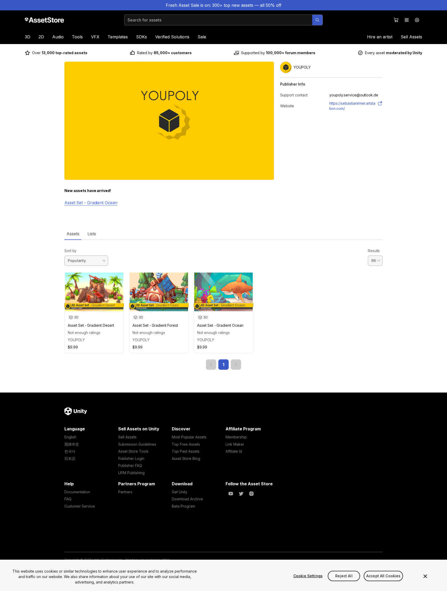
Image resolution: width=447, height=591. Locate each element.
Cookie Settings (308, 576)
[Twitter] (241, 493)
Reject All (343, 576)
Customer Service (79, 506)
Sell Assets (411, 36)
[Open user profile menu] (417, 20)
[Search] (317, 20)
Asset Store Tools (133, 451)
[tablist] (223, 233)
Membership (236, 437)
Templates (118, 36)
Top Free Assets (186, 444)
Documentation (77, 492)
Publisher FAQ (130, 465)
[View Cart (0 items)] (396, 20)
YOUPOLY (76, 340)
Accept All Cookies (383, 576)
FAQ (67, 499)
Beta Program (183, 506)
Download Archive (187, 499)
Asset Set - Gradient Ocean (90, 202)
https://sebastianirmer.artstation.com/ (352, 106)
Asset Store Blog (186, 458)
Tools (77, 36)
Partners (125, 492)
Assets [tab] (72, 233)
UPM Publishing (131, 473)
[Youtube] (231, 493)
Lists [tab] (91, 233)
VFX (95, 36)
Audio (58, 36)
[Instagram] (251, 493)
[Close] (425, 576)
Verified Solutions (172, 36)
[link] (211, 364)
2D (41, 36)
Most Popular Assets (189, 437)
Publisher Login (131, 458)
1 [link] (223, 364)
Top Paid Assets (185, 451)
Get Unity (179, 492)
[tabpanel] (223, 305)
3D (27, 36)
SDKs (141, 36)
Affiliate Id (234, 451)
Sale (202, 36)
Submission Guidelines (137, 444)
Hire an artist (379, 36)
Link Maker (235, 444)
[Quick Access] (406, 20)
